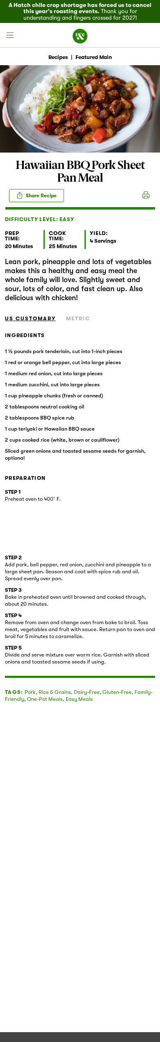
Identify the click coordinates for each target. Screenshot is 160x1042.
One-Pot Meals (45, 699)
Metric (78, 318)
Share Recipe (41, 195)
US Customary (30, 318)
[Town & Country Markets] (80, 35)
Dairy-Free (87, 692)
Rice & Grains (55, 692)
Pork (30, 692)
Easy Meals (79, 699)
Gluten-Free (117, 692)
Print (146, 195)
